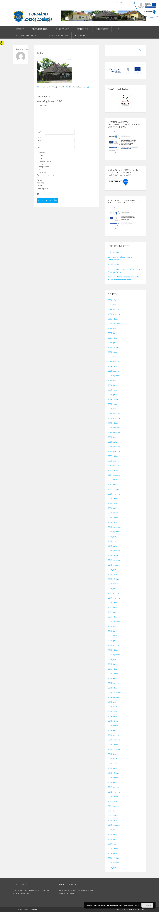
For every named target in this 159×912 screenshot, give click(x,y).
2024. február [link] (113, 404)
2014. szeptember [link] (114, 693)
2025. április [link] (112, 343)
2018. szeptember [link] (114, 560)
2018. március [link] (113, 579)
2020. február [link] (113, 518)
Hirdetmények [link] (80, 36)
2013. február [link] (113, 778)
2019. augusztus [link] (114, 532)
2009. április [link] (112, 853)
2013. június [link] (112, 759)
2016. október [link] (113, 617)
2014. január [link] (112, 730)
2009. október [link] (113, 849)
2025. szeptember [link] (114, 324)
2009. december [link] (114, 844)
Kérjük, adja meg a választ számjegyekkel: (41, 184)
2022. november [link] (114, 451)
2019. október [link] (113, 522)
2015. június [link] (112, 664)
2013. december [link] (114, 735)
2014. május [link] (112, 711)
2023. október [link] (113, 423)
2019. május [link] (112, 541)
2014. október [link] (113, 688)
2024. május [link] (112, 390)
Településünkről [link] (40, 29)
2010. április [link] (112, 834)
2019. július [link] (112, 537)
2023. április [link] (112, 442)
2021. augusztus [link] (114, 475)
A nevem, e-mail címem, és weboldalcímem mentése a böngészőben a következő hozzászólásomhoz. (42, 164)
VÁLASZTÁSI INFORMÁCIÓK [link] (26, 36)
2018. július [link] (112, 570)
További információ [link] (133, 905)
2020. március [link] (113, 513)
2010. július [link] (112, 830)
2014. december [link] (114, 683)
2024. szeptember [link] (114, 371)
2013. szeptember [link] (114, 749)
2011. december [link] (114, 806)
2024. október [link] (113, 366)
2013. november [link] (114, 740)
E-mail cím (39, 139)
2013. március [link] (113, 773)
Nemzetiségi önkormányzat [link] (57, 36)
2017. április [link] (112, 607)
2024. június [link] (112, 385)
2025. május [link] (112, 338)
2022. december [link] (114, 447)
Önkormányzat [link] (62, 29)
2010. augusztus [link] (114, 825)
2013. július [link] (112, 754)
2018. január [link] (112, 588)
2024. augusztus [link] (114, 376)
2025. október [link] (113, 319)
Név (39, 132)
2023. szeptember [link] (114, 428)
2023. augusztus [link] (114, 432)
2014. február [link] (113, 726)
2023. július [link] (112, 437)
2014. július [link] (112, 702)
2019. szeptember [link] (114, 527)
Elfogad (147, 905)
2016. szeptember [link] (114, 622)
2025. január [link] (112, 357)
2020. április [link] (112, 508)
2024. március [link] (113, 399)
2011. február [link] (113, 815)
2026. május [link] (112, 300)
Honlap (39, 147)
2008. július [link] (112, 868)
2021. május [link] (112, 480)
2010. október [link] (113, 820)
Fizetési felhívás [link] (114, 265)
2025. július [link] (112, 328)
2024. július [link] (112, 380)
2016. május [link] (112, 636)
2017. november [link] (114, 598)
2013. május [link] (112, 764)
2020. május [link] (112, 503)
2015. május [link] (112, 669)
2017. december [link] (114, 593)
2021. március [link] (113, 489)
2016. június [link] (112, 631)
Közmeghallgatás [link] (114, 252)
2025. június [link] (112, 333)
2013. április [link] (112, 768)
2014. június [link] (112, 707)
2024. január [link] (112, 409)
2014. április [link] (112, 716)
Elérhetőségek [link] (102, 29)
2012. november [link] (114, 792)
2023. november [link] (114, 418)
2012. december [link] (114, 787)
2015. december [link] (114, 645)
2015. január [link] (112, 678)
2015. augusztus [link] (114, 655)
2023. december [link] (114, 414)
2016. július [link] (112, 626)
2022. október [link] (113, 456)
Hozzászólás (41, 107)
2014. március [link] (113, 721)
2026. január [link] (112, 305)
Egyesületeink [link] (83, 29)
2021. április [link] (112, 484)
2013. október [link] (113, 745)
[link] (2, 43)
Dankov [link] (125, 909)
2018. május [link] (112, 574)
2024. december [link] (114, 361)
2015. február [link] (113, 674)
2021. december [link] (114, 466)
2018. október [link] (113, 555)
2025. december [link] (114, 310)
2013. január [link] (112, 782)
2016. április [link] (112, 641)
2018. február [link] (113, 584)
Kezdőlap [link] (20, 29)
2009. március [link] (113, 858)
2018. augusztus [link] (114, 565)
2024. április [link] (112, 395)
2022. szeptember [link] (114, 461)
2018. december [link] (114, 551)
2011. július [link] (112, 811)
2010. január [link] (112, 839)
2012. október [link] (113, 797)
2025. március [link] (113, 347)
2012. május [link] (112, 801)
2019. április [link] (112, 546)
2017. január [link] (112, 612)
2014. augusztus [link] (114, 697)
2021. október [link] (113, 470)
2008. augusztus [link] (114, 863)
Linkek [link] (117, 29)
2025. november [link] (114, 314)
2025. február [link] (113, 352)
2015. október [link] (113, 650)
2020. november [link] (114, 494)
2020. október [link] (113, 499)
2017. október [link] (113, 603)
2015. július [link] (112, 659)
